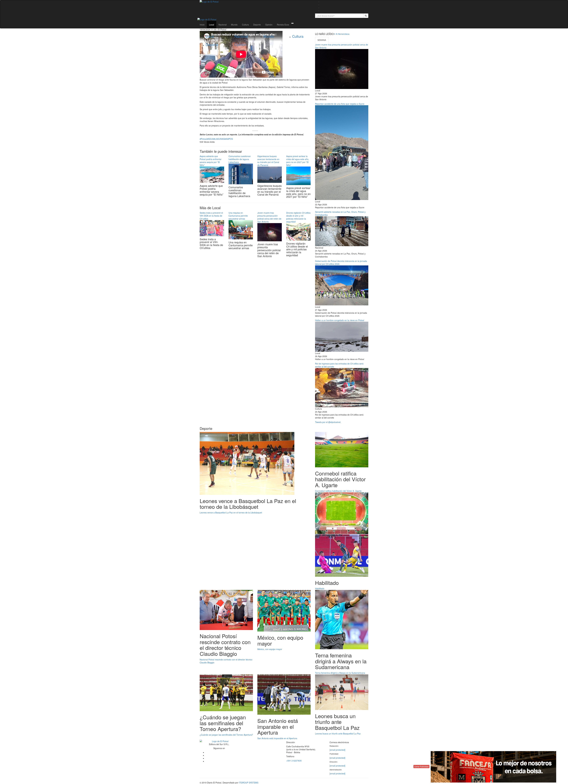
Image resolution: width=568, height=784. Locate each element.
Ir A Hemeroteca (341, 33)
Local (211, 24)
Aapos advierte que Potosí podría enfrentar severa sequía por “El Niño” (210, 161)
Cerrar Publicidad (421, 766)
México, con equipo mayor (269, 649)
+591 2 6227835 (294, 760)
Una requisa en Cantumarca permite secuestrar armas (238, 215)
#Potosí (203, 138)
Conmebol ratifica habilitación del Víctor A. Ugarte (338, 490)
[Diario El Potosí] (255, 1)
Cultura (245, 24)
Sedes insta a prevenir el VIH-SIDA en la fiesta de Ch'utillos (211, 215)
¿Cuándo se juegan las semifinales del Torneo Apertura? (226, 734)
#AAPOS (229, 138)
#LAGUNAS (219, 138)
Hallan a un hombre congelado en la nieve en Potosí (339, 320)
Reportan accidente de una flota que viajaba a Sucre (339, 103)
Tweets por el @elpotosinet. (328, 422)
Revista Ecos (283, 24)
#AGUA (210, 138)
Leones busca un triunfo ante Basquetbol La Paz (338, 733)
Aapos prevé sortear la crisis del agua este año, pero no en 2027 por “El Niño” (297, 161)
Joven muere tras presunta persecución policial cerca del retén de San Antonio (269, 217)
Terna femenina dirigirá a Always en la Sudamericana (340, 672)
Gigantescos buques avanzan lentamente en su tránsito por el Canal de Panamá (268, 161)
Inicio (202, 24)
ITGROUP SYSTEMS (248, 782)
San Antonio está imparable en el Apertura (277, 738)
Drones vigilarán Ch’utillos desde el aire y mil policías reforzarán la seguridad (298, 217)
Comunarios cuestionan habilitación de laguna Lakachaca (240, 159)
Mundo (234, 24)
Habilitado (319, 588)
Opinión (268, 24)
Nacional (222, 24)
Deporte (257, 24)
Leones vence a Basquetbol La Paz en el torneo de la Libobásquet (231, 512)
